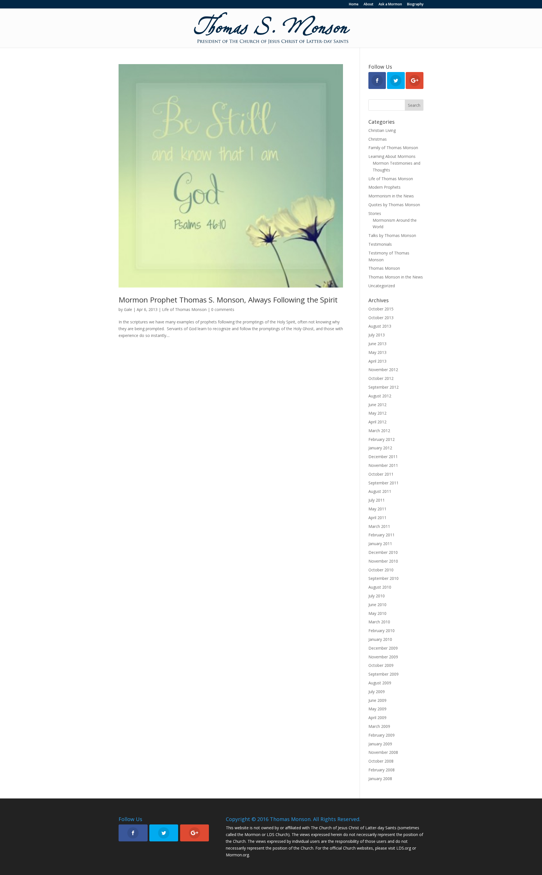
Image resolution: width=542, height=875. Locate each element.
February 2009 (381, 735)
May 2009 (377, 708)
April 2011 (377, 517)
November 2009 (383, 656)
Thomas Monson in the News (395, 277)
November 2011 (383, 465)
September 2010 (383, 578)
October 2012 (381, 378)
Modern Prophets (384, 187)
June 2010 (377, 604)
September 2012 (383, 387)
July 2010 (376, 595)
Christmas (377, 139)
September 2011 (383, 483)
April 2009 (377, 717)
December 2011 (383, 456)
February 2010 (381, 630)
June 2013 (377, 343)
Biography (415, 4)
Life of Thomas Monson (184, 309)
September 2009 (383, 674)
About (368, 4)
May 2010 (377, 613)
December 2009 (383, 648)
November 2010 (383, 561)
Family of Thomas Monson (393, 147)
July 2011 (376, 500)
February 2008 (381, 769)
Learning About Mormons (392, 156)
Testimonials (380, 244)
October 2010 (381, 570)
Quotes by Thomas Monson (394, 204)
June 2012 (377, 404)
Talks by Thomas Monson (392, 235)
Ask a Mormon (390, 4)
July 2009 (376, 691)
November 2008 (383, 752)
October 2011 (381, 474)
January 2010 (380, 639)
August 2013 (379, 326)
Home (354, 4)
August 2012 (379, 396)
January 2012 (380, 447)
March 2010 (379, 621)
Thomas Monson (384, 268)
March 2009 (379, 726)
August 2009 (379, 682)
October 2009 (381, 665)
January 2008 (380, 778)
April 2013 (377, 361)
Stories (374, 213)
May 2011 (377, 508)
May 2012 (377, 413)
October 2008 (381, 761)
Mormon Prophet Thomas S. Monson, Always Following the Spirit (228, 300)
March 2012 (379, 430)
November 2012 (383, 369)
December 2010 (383, 552)
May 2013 (377, 352)
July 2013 (376, 335)
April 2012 (377, 422)
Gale (128, 309)
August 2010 (379, 587)
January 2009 (380, 743)
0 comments (222, 309)
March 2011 (379, 526)
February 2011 (381, 534)
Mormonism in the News (391, 196)
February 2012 (381, 439)
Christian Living (382, 130)
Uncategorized (381, 285)
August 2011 (379, 491)
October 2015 (381, 309)
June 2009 (377, 700)
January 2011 (380, 543)
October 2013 (381, 317)
